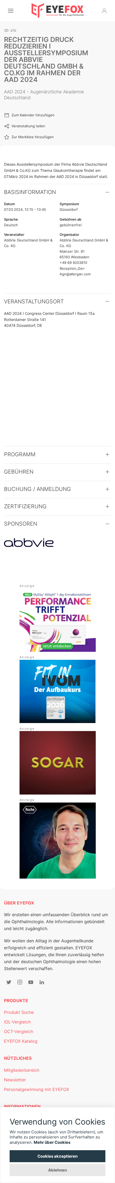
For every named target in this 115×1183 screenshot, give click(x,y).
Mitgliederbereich (21, 1070)
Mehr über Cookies (52, 1142)
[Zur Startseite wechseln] (58, 10)
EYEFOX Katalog (20, 1041)
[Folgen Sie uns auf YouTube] (31, 982)
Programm (20, 454)
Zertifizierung (25, 506)
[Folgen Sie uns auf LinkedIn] (42, 982)
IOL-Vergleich (17, 1022)
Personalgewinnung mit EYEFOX (36, 1089)
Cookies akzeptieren (57, 1156)
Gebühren (18, 472)
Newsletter (15, 1079)
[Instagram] (20, 982)
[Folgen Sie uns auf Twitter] (9, 982)
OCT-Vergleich (18, 1031)
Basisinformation (30, 192)
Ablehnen (57, 1170)
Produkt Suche (19, 1012)
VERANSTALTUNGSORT (34, 301)
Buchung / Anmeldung (37, 489)
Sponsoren (20, 524)
